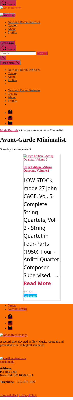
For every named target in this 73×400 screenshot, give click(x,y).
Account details (17, 309)
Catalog (12, 25)
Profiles (12, 32)
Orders (12, 305)
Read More (37, 283)
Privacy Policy (28, 395)
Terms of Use (8, 395)
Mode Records (9, 130)
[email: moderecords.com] (13, 358)
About (12, 29)
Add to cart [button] (30, 295)
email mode (7, 361)
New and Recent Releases (24, 22)
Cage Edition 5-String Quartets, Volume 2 (38, 168)
